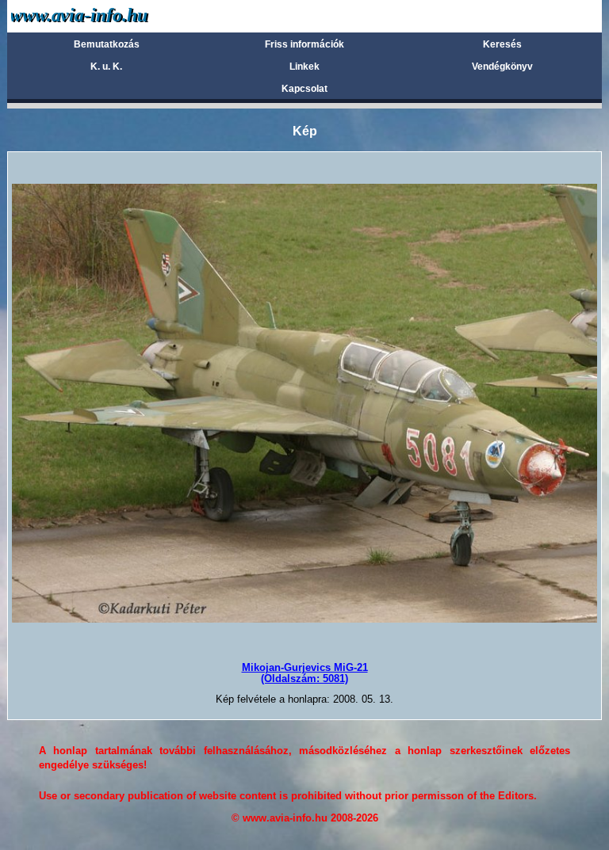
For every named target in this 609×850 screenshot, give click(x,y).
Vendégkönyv (502, 66)
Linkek (304, 66)
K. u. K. (106, 66)
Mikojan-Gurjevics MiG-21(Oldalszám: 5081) (305, 672)
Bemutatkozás (107, 44)
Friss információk (304, 44)
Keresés (502, 44)
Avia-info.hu (107, 15)
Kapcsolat (304, 88)
